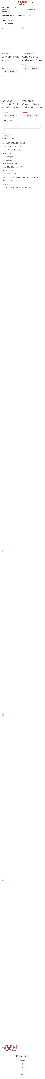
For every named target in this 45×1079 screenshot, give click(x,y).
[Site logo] (22, 3)
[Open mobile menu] (2, 3)
